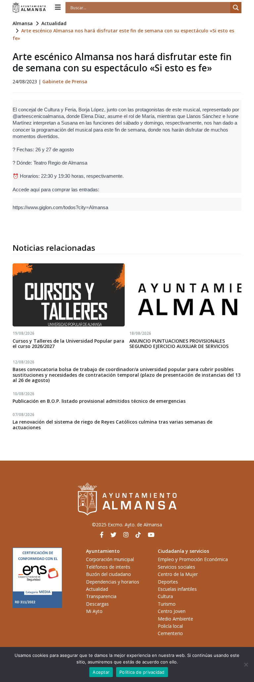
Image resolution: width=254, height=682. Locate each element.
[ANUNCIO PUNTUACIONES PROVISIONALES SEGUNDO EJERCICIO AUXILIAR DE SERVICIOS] (185, 294)
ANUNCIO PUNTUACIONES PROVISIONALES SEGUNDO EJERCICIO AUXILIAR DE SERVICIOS (179, 344)
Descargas (97, 604)
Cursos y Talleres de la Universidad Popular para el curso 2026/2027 (68, 344)
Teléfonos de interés (108, 567)
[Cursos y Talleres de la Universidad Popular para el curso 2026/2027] (69, 294)
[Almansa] (29, 7)
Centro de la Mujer (178, 574)
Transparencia (101, 596)
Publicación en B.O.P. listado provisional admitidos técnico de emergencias (99, 401)
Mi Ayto (94, 611)
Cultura (165, 596)
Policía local (170, 626)
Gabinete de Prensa (64, 81)
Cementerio (170, 633)
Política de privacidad (142, 672)
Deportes (168, 582)
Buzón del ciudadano (108, 574)
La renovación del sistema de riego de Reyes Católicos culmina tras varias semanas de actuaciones (112, 425)
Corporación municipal (110, 559)
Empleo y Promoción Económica (193, 559)
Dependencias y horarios (112, 582)
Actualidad (53, 23)
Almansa (23, 23)
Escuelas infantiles (177, 589)
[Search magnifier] (235, 7)
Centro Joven (172, 611)
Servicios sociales (176, 567)
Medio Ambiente (175, 619)
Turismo (167, 604)
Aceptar (101, 672)
